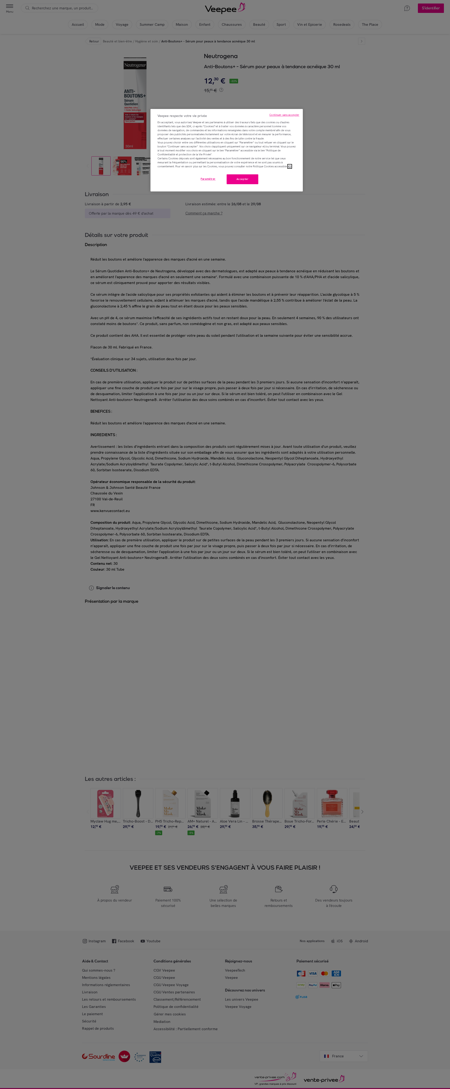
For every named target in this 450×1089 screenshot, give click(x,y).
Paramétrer (208, 178)
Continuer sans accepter (284, 114)
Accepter (242, 179)
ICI (289, 166)
